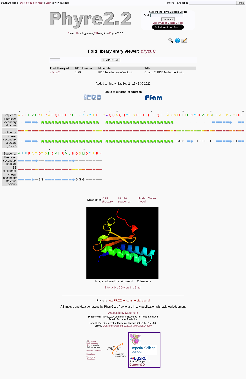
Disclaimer (90, 354)
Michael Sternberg (94, 350)
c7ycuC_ (55, 72)
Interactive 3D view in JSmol (123, 287)
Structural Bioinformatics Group (92, 343)
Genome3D (137, 364)
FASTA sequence (124, 200)
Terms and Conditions (90, 358)
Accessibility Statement (123, 312)
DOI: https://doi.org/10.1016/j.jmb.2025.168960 (127, 325)
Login (48, 2)
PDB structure (107, 200)
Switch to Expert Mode (32, 2)
